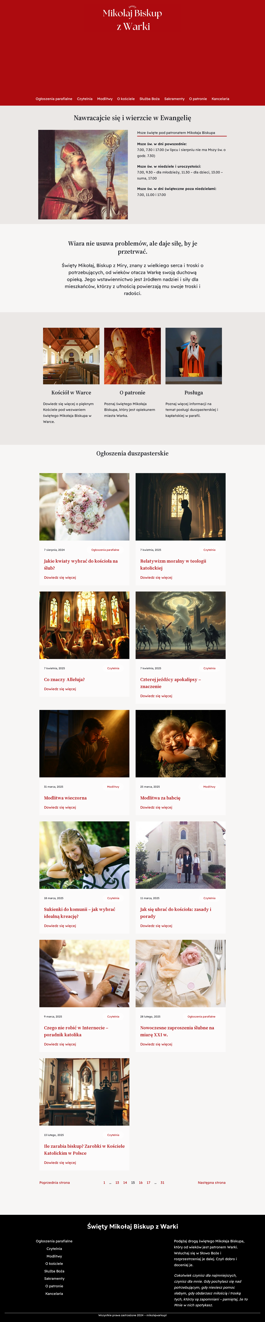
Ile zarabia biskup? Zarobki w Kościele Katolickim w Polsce (84, 1149)
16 (141, 1182)
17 (148, 1182)
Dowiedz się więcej (60, 578)
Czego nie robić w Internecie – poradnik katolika (76, 1031)
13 (117, 1182)
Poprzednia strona (54, 1182)
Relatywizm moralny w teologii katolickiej (173, 564)
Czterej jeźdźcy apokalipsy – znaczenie (170, 683)
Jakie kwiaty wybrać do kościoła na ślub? (81, 564)
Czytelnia (209, 550)
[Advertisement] (132, 64)
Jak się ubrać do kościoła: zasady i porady (175, 912)
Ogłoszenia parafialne (105, 550)
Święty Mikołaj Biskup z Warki (132, 1226)
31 (162, 1182)
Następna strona (212, 1182)
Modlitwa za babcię (160, 798)
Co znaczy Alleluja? (64, 679)
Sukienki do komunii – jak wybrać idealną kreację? (79, 912)
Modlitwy (113, 786)
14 (125, 1182)
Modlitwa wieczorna (65, 798)
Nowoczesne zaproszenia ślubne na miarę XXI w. (177, 1031)
